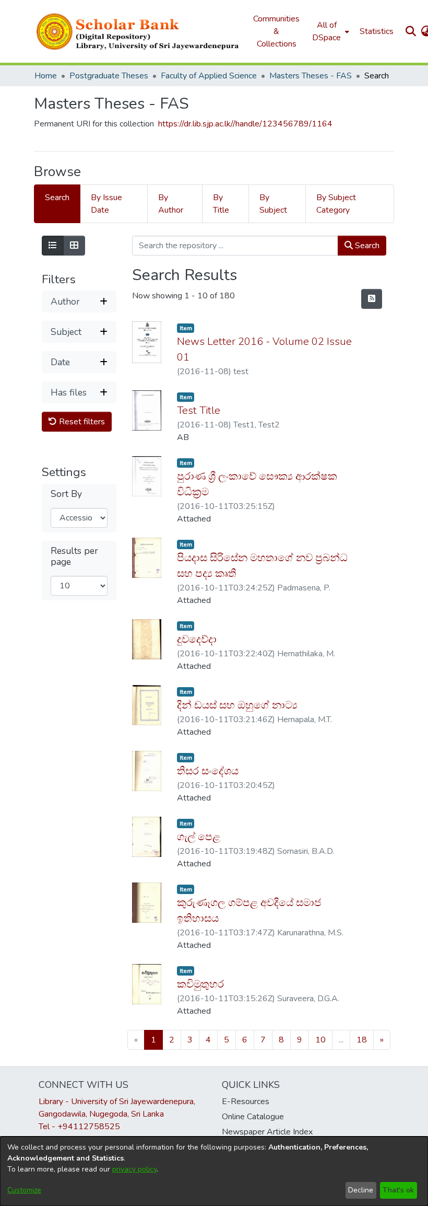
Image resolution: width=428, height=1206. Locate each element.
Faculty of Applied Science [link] (209, 76)
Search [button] (366, 245)
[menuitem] (329, 31)
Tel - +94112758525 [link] (79, 1126)
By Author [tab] (170, 204)
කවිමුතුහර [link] (200, 984)
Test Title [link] (198, 410)
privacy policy (134, 1169)
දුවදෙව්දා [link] (197, 639)
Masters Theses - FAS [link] (310, 76)
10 (320, 1040)
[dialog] (214, 1171)
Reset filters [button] (81, 421)
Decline (360, 1190)
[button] (138, 31)
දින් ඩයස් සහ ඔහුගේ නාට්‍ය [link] (237, 705)
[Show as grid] (74, 246)
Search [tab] (57, 197)
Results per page (74, 556)
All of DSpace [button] (326, 31)
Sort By (66, 494)
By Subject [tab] (273, 204)
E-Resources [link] (245, 1101)
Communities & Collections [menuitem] (276, 31)
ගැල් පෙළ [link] (198, 837)
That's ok (398, 1190)
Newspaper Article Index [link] (267, 1132)
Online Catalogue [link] (253, 1116)
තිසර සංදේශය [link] (208, 771)
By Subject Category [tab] (336, 204)
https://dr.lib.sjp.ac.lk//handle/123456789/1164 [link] (245, 124)
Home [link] (45, 76)
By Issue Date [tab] (106, 204)
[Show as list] (53, 246)
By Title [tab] (221, 204)
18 (361, 1040)
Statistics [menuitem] (377, 31)
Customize (24, 1190)
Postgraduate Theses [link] (108, 76)
